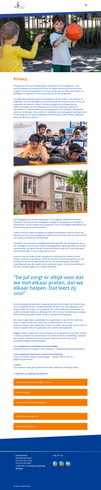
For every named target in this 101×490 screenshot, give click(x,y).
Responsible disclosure (25, 426)
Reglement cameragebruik (27, 416)
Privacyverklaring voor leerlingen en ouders (34, 382)
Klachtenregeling (23, 392)
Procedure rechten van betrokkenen (31, 402)
